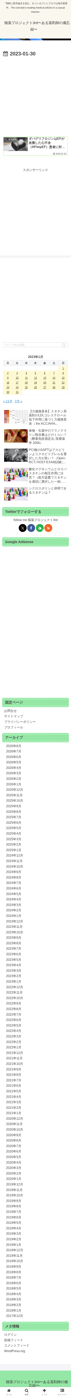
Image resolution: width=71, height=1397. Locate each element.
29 (63, 387)
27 (44, 387)
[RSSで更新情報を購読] (48, 528)
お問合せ (10, 711)
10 (17, 377)
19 (35, 382)
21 (53, 382)
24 (17, 387)
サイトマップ (13, 716)
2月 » (18, 401)
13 (44, 377)
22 (63, 382)
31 (17, 392)
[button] (63, 345)
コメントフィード (16, 1345)
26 (35, 387)
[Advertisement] (35, 96)
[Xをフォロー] (23, 528)
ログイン (10, 1334)
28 (53, 387)
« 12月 (7, 401)
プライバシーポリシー (20, 721)
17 (17, 382)
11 (26, 377)
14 (53, 377)
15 (63, 377)
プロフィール (13, 727)
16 (8, 382)
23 (8, 387)
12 (35, 377)
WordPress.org (14, 1351)
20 (44, 382)
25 (26, 387)
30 (8, 392)
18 (26, 382)
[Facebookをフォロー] (31, 528)
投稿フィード (13, 1340)
